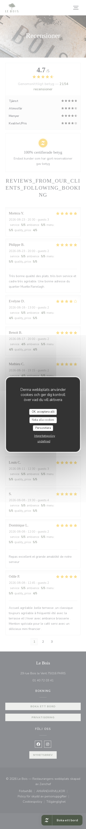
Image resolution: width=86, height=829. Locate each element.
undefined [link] (43, 441)
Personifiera (43, 428)
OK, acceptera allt (43, 412)
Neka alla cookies (43, 420)
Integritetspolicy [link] (44, 436)
